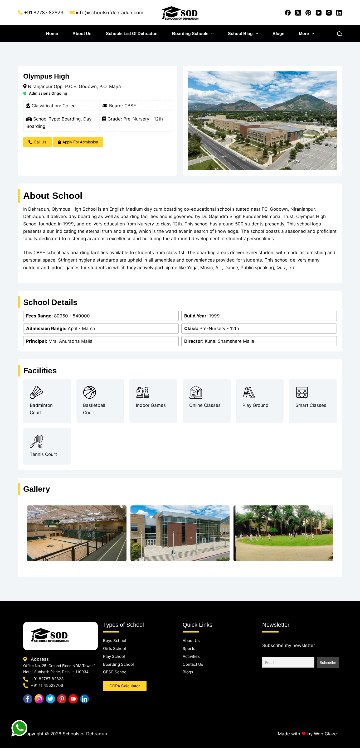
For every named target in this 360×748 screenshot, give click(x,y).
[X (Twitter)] (298, 13)
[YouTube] (319, 13)
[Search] (339, 33)
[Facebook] (288, 13)
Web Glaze (325, 733)
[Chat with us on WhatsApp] (20, 729)
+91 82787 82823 (43, 12)
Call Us (40, 142)
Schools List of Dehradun (132, 33)
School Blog (240, 33)
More (304, 33)
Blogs (278, 33)
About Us (81, 33)
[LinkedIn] (339, 13)
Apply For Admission (80, 142)
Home (52, 33)
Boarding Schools (190, 33)
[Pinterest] (308, 13)
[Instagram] (329, 13)
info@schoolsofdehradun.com (109, 12)
